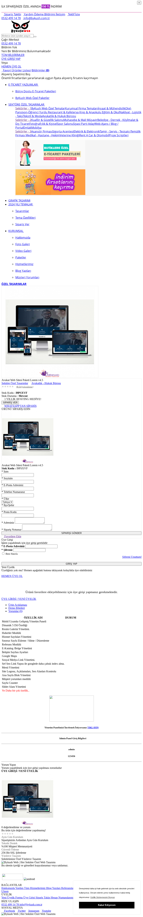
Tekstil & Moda (32, 116)
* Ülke (5, 498)
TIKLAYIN (93, 727)
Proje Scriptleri (119, 135)
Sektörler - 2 (23, 120)
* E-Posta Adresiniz (12, 485)
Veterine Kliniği (69, 135)
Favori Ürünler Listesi (16, 70)
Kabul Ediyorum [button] (107, 905)
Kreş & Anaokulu (90, 112)
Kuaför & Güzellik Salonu (47, 120)
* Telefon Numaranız (13, 491)
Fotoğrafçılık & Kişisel (43, 124)
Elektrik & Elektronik (87, 131)
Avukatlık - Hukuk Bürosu (46, 383)
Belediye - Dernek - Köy (112, 120)
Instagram (33, 910)
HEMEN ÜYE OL (11, 66)
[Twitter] (2, 868)
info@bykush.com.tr (36, 18)
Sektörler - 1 (23, 108)
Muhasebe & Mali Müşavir (80, 120)
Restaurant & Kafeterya (63, 112)
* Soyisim (7, 478)
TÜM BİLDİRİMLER (12, 55)
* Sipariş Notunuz (11, 529)
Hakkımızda (8, 888)
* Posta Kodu (9, 512)
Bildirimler (40, 70)
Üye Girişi (29, 897)
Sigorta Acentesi (63, 131)
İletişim (60, 14)
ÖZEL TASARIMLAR (14, 284)
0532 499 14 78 (11, 18)
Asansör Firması (41, 131)
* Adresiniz (8, 522)
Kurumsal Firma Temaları (81, 108)
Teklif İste (73, 14)
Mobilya (36, 128)
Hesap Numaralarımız (62, 897)
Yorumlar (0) (15, 611)
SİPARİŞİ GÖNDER (71, 533)
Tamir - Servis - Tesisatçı (115, 131)
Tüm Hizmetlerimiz (34, 888)
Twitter (21, 910)
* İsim (5, 471)
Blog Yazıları (53, 888)
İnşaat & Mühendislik (111, 108)
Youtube (46, 910)
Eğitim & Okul (110, 112)
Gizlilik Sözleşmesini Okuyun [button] (102, 897)
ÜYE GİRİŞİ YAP (11, 59)
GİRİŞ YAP (71, 564)
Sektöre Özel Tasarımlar (15, 383)
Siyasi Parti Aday (84, 124)
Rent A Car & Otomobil (94, 135)
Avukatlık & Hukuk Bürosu (59, 116)
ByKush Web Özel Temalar (48, 108)
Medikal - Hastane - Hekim (42, 135)
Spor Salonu (65, 124)
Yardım (28, 14)
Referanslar (67, 888)
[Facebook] (4, 868)
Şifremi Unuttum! (132, 556)
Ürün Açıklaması (17, 604)
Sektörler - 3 (23, 131)
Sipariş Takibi (12, 14)
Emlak (27, 128)
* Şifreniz (7, 549)
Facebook (9, 910)
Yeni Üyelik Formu (12, 897)
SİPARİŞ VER (10, 402)
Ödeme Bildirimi (44, 14)
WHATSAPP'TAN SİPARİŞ (20, 405)
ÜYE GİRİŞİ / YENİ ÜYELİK (18, 598)
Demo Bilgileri (16, 608)
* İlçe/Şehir (8, 505)
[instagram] (7, 868)
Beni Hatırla (12, 554)
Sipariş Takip (43, 897)
